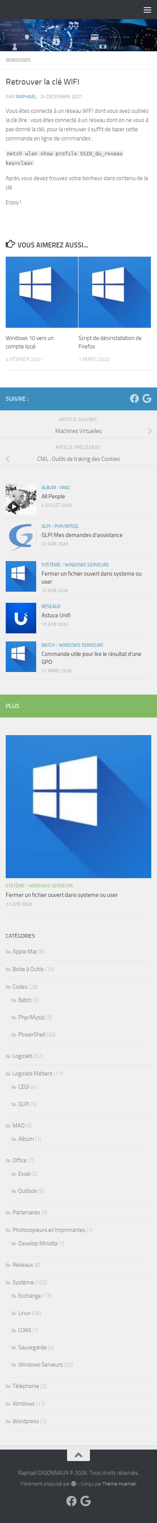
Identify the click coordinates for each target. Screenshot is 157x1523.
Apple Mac (25, 951)
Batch (48, 645)
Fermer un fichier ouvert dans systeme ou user (62, 895)
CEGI (23, 1087)
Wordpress (26, 1421)
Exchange (29, 1295)
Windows (18, 60)
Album (49, 487)
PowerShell (31, 1034)
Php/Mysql (66, 526)
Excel (24, 1173)
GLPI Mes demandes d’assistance (82, 535)
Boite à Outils (28, 969)
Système (51, 565)
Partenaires (26, 1212)
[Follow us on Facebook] (134, 398)
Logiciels (23, 1056)
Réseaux (51, 606)
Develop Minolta (37, 1243)
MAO (65, 487)
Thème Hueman (119, 1484)
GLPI (46, 526)
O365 (24, 1330)
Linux (24, 1313)
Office (20, 1160)
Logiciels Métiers (33, 1073)
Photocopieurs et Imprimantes (49, 1230)
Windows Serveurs (87, 565)
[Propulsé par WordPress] (73, 1483)
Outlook (27, 1191)
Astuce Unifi (56, 615)
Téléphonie (26, 1386)
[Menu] (147, 9)
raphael (26, 96)
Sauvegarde (32, 1347)
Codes (20, 986)
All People (53, 496)
